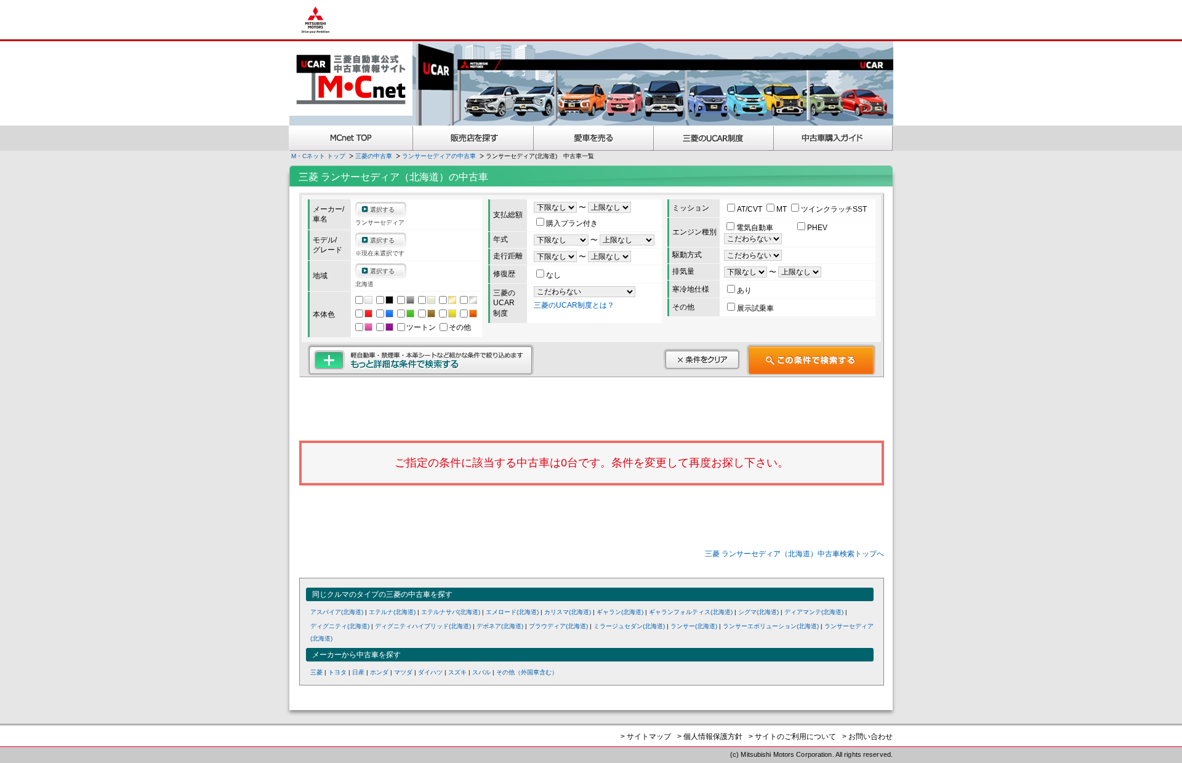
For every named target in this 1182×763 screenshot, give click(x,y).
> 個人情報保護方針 (709, 736)
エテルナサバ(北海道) (450, 612)
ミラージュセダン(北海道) (629, 626)
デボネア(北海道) (499, 626)
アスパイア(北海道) (336, 612)
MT (782, 209)
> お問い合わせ (867, 736)
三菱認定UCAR (714, 138)
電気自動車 (755, 227)
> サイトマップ (646, 736)
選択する (382, 209)
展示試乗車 (755, 308)
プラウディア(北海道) (558, 626)
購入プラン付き (572, 223)
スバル (481, 672)
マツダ (403, 672)
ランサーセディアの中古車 (439, 156)
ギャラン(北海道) (620, 612)
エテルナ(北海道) (392, 612)
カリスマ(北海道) (567, 612)
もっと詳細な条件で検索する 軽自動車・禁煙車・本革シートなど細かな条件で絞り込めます (421, 360)
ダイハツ (430, 672)
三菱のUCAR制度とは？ (574, 305)
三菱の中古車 (373, 156)
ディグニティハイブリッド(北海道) (423, 626)
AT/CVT (750, 209)
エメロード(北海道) (512, 612)
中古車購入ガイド (833, 138)
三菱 (316, 672)
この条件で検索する (811, 360)
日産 (358, 672)
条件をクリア (702, 359)
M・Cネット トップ (318, 156)
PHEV (817, 227)
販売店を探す (473, 138)
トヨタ (337, 672)
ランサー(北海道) (693, 626)
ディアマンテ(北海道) (813, 612)
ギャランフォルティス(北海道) (691, 612)
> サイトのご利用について (792, 736)
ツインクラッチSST (834, 209)
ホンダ (379, 672)
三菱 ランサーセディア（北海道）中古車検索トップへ (794, 553)
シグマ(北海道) (758, 612)
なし (553, 275)
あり (744, 290)
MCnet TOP (351, 138)
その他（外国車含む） (527, 672)
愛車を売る (594, 138)
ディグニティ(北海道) (339, 626)
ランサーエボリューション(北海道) (771, 626)
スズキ (457, 672)
